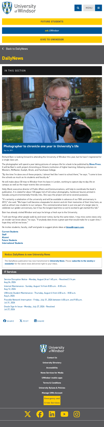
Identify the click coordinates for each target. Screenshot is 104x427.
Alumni (5, 237)
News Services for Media (52, 372)
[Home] (19, 8)
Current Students (10, 231)
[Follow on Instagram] (76, 416)
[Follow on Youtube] (64, 416)
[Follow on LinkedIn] (51, 416)
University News (57, 260)
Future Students (9, 240)
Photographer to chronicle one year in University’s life (41, 146)
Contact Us (52, 357)
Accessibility (52, 367)
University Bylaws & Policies (52, 387)
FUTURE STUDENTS (52, 21)
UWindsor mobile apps (52, 377)
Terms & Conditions (52, 382)
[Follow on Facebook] (40, 416)
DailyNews (21, 49)
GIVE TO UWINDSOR (52, 39)
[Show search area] (78, 8)
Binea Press (95, 164)
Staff (4, 234)
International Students (12, 243)
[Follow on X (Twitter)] (28, 416)
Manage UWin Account (52, 392)
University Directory (52, 362)
